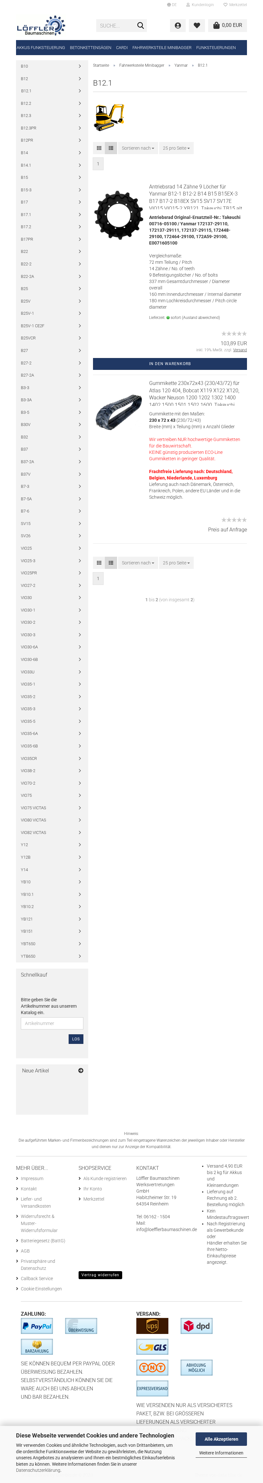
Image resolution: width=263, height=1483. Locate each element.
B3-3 (25, 387)
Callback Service (37, 1278)
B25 (24, 288)
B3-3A (26, 399)
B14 (24, 152)
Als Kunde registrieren (105, 1178)
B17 (24, 202)
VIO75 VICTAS (33, 807)
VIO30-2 (28, 622)
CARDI (122, 47)
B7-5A (26, 498)
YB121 (27, 919)
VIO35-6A (29, 733)
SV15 (25, 523)
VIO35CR (29, 758)
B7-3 (25, 486)
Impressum (32, 1178)
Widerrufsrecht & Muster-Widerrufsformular (39, 1223)
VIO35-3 (28, 708)
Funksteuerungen (216, 47)
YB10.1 (27, 894)
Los (76, 1039)
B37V (25, 474)
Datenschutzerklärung (38, 1470)
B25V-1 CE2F (32, 325)
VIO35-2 (28, 696)
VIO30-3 (28, 634)
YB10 (25, 881)
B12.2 (26, 103)
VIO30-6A (29, 647)
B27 (24, 350)
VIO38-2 (28, 770)
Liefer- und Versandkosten (36, 1202)
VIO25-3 (28, 560)
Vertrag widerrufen (100, 1275)
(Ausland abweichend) (201, 317)
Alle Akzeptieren (221, 1439)
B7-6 (25, 511)
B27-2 (26, 363)
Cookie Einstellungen (41, 1288)
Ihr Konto (92, 1188)
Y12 (24, 844)
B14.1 (26, 165)
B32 (24, 437)
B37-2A (27, 461)
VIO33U (28, 672)
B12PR (27, 140)
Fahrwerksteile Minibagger (161, 47)
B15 (24, 177)
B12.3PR (28, 128)
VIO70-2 (28, 783)
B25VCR (28, 338)
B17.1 (26, 214)
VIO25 (26, 548)
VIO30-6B (29, 659)
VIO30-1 (28, 610)
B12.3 (26, 115)
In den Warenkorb (170, 364)
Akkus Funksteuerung (41, 47)
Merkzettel (237, 5)
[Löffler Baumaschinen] (51, 25)
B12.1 (26, 90)
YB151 (27, 931)
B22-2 (26, 264)
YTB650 (28, 956)
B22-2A (27, 276)
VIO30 (26, 597)
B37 (24, 449)
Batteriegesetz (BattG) (43, 1240)
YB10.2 (27, 906)
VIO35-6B (29, 746)
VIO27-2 (28, 585)
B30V (25, 424)
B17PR (27, 239)
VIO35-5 (28, 721)
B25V (25, 301)
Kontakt (29, 1188)
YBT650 (28, 943)
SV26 (25, 535)
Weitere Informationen (221, 1452)
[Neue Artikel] (80, 1071)
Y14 (24, 869)
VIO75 (26, 795)
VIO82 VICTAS (33, 832)
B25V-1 (27, 313)
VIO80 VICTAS (33, 820)
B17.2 (26, 226)
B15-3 (26, 189)
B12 (24, 78)
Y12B (25, 857)
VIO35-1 (28, 684)
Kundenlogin (202, 5)
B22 (24, 251)
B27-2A (27, 375)
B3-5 (25, 412)
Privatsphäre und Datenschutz (38, 1265)
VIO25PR (29, 573)
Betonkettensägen (90, 47)
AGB (25, 1251)
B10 (24, 66)
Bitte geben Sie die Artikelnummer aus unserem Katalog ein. (49, 1006)
